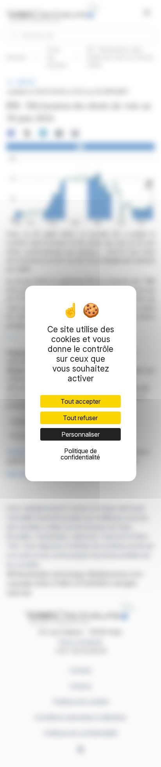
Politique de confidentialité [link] (80, 454)
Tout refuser (80, 418)
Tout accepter (80, 401)
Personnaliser (80, 434)
